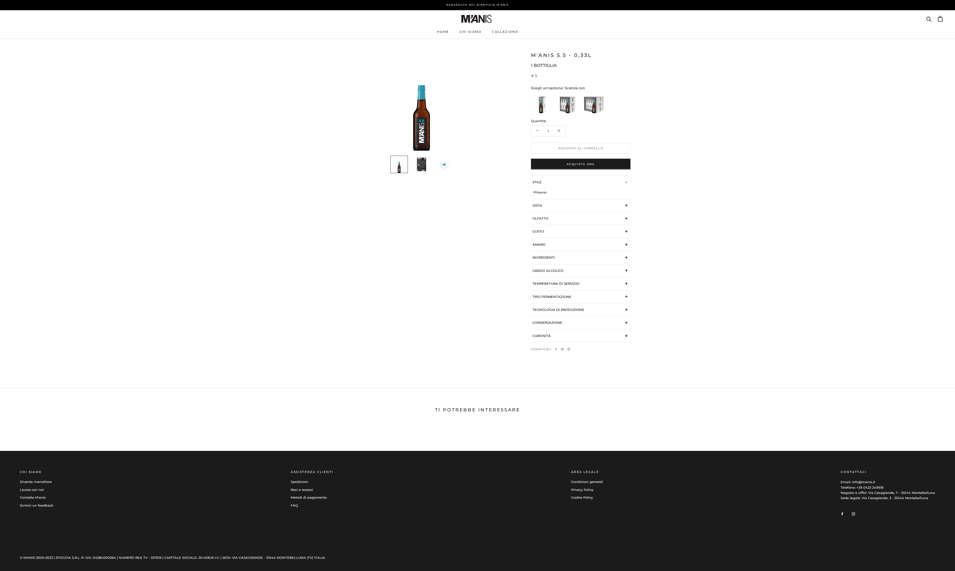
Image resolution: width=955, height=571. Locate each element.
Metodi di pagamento (309, 497)
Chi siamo (471, 31)
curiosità (580, 335)
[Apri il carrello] (940, 19)
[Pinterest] (568, 349)
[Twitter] (562, 349)
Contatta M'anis (33, 497)
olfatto (580, 218)
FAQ (294, 505)
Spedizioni (299, 482)
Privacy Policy (582, 490)
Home (443, 31)
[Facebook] (555, 349)
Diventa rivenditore (36, 482)
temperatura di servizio (580, 283)
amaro (580, 244)
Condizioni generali (587, 482)
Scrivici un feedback (36, 505)
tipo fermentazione (580, 296)
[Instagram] (853, 513)
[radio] (541, 103)
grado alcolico (580, 270)
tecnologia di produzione (580, 309)
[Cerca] (929, 18)
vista (580, 205)
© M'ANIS (28, 551)
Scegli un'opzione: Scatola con (558, 88)
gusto (580, 231)
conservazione (580, 322)
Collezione (505, 31)
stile (579, 182)
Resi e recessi (302, 490)
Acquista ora (581, 164)
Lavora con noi (32, 490)
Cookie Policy (582, 497)
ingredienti (580, 257)
